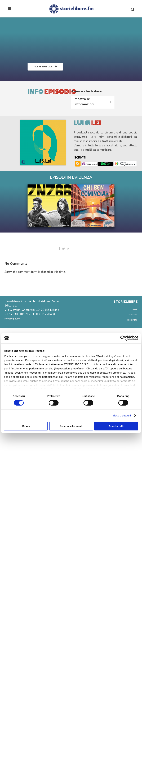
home (134, 309)
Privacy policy (12, 318)
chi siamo (132, 320)
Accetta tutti (116, 426)
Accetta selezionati (71, 426)
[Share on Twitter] (63, 248)
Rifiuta (26, 426)
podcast (132, 314)
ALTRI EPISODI (43, 66)
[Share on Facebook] (59, 248)
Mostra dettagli (122, 415)
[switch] (54, 403)
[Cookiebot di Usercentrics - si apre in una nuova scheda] (123, 338)
